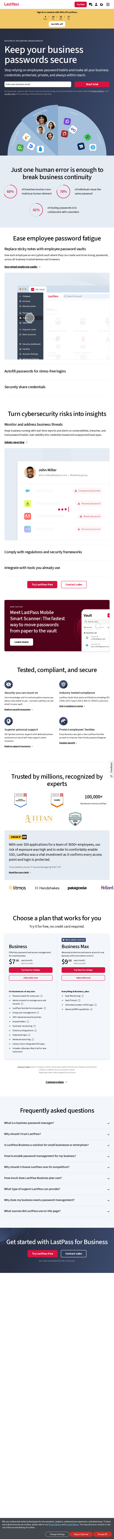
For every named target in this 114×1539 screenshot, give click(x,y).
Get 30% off (57, 24)
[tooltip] (41, 996)
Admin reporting (14, 442)
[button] (57, 246)
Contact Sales (23, 1067)
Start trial (92, 84)
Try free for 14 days (30, 970)
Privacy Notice (97, 91)
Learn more (21, 642)
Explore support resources (17, 746)
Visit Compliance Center (71, 706)
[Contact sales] (90, 4)
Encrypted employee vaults (20, 267)
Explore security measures (17, 709)
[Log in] (96, 4)
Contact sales (74, 585)
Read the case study (19, 872)
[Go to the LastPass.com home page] (11, 4)
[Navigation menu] (108, 4)
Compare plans (55, 1082)
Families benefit (67, 742)
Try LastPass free (42, 585)
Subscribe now (30, 977)
